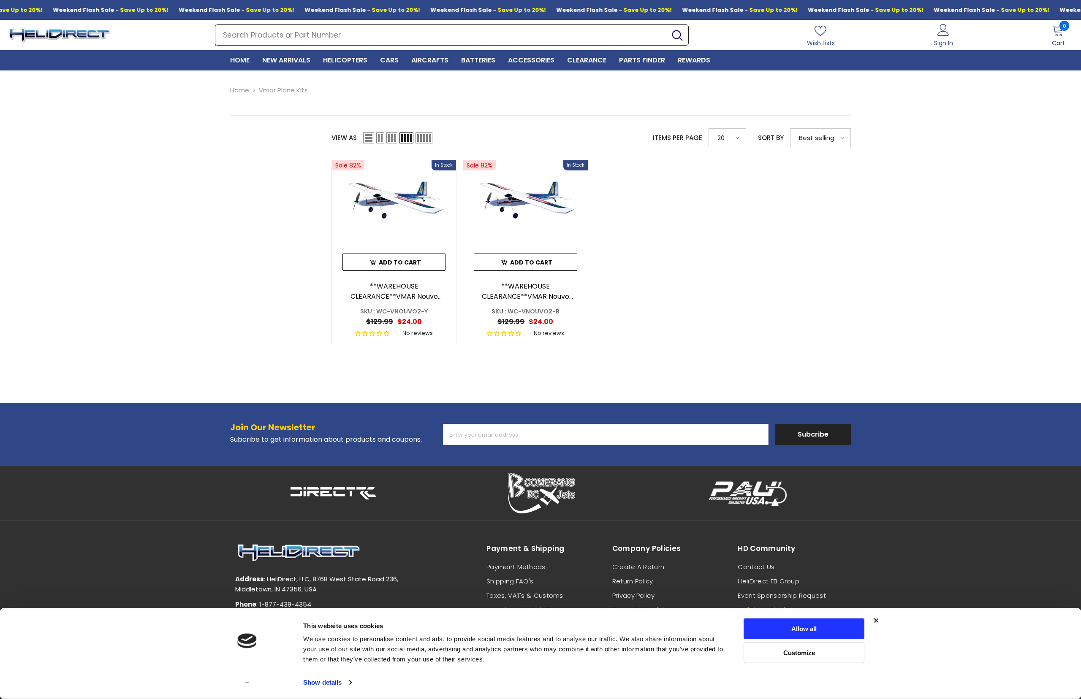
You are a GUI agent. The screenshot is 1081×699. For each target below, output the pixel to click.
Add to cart (400, 262)
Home (239, 90)
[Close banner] (876, 620)
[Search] (451, 35)
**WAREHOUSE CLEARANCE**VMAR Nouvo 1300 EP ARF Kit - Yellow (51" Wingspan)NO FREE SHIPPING (394, 291)
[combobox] (440, 35)
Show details (322, 682)
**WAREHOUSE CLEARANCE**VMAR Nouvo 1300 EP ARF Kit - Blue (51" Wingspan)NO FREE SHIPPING (525, 291)
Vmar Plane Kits (283, 90)
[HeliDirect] (333, 493)
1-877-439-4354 (285, 604)
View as (344, 137)
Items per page (677, 137)
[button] (368, 137)
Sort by (771, 137)
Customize (799, 652)
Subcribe (813, 434)
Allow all (804, 628)
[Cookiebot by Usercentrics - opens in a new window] (247, 682)
